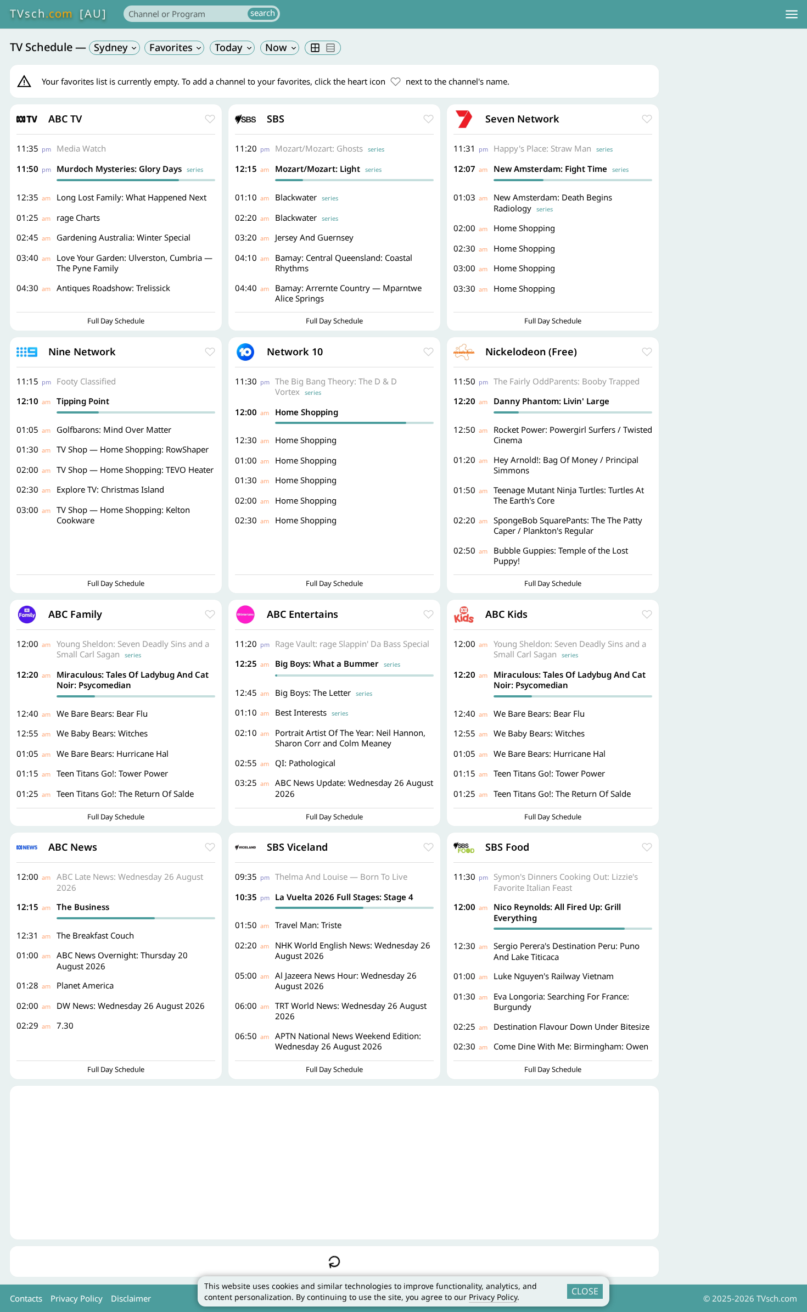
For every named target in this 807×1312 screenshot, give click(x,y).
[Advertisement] (334, 1163)
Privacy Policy (493, 1297)
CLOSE (584, 1291)
